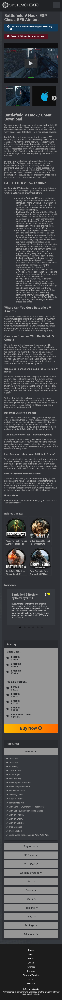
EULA (31, 979)
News (31, 954)
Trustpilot (8, 503)
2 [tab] (24, 626)
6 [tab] (41, 626)
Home (31, 950)
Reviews (31, 971)
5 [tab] (37, 626)
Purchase (31, 967)
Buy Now (29, 728)
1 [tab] (20, 626)
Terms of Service (31, 975)
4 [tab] (33, 626)
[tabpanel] (31, 607)
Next (54, 98)
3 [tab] (28, 626)
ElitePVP (31, 983)
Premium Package (16, 682)
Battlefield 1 (27, 132)
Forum (31, 958)
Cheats (31, 963)
